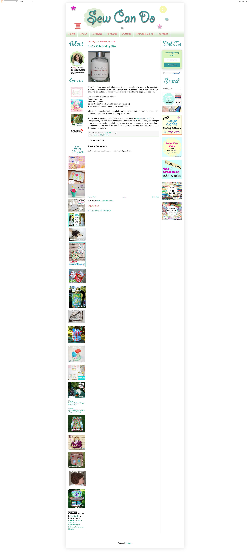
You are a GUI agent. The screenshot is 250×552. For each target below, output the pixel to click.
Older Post (155, 197)
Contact (163, 34)
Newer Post (92, 197)
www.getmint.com (142, 118)
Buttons (126, 34)
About (83, 34)
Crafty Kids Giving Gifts (102, 46)
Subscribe (172, 65)
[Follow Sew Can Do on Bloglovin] (171, 74)
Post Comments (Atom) (105, 200)
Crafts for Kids (98, 135)
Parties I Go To (145, 34)
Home (71, 34)
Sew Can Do (74, 516)
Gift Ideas (106, 135)
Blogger (129, 543)
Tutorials (97, 34)
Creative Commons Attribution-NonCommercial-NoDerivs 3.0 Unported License (76, 525)
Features (112, 34)
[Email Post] (115, 133)
